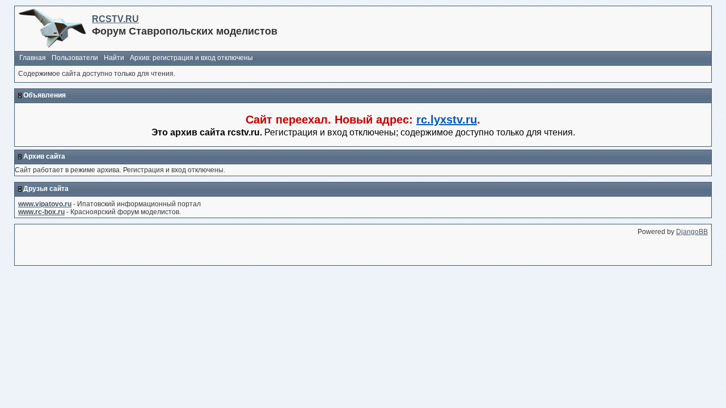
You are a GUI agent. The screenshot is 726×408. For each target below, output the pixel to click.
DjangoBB (692, 232)
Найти (114, 58)
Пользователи (75, 58)
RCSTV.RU (115, 19)
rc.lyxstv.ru (446, 119)
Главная (32, 58)
